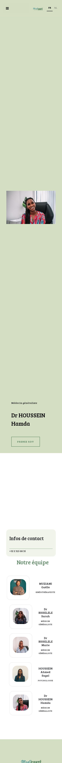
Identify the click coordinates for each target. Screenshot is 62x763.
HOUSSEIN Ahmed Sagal (45, 672)
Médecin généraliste (24, 403)
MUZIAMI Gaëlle (45, 585)
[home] (37, 8)
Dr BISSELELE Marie (45, 641)
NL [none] (55, 7)
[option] (56, 8)
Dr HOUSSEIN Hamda (45, 699)
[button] (7, 8)
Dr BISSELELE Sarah (45, 612)
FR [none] (49, 7)
